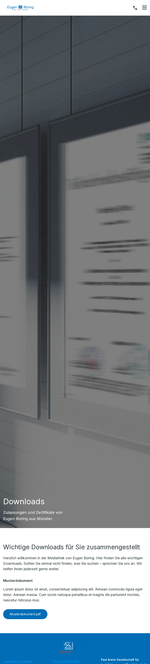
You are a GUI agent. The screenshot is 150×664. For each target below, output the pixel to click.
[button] (144, 7)
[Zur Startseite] (23, 8)
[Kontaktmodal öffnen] (135, 8)
